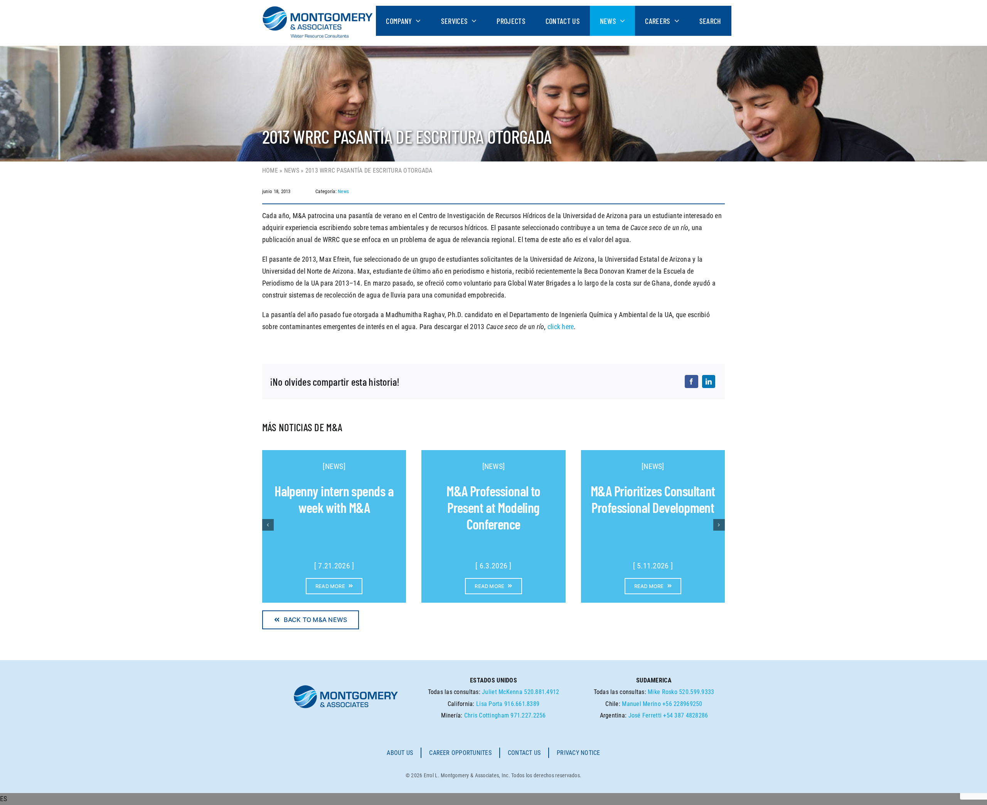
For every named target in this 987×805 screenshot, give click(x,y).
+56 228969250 (682, 704)
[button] (493, 799)
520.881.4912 (541, 692)
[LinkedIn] (708, 381)
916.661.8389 (521, 704)
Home (270, 170)
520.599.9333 (696, 692)
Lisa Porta (489, 704)
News (291, 170)
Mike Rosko (662, 692)
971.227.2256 (528, 715)
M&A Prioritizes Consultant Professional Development (653, 499)
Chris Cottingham (486, 715)
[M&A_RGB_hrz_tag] (317, 9)
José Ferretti (645, 715)
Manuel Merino (641, 704)
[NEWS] (334, 466)
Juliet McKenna (502, 692)
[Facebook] (691, 381)
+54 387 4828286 (685, 715)
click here (560, 327)
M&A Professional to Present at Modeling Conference (493, 507)
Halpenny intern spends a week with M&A (334, 499)
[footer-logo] (346, 687)
